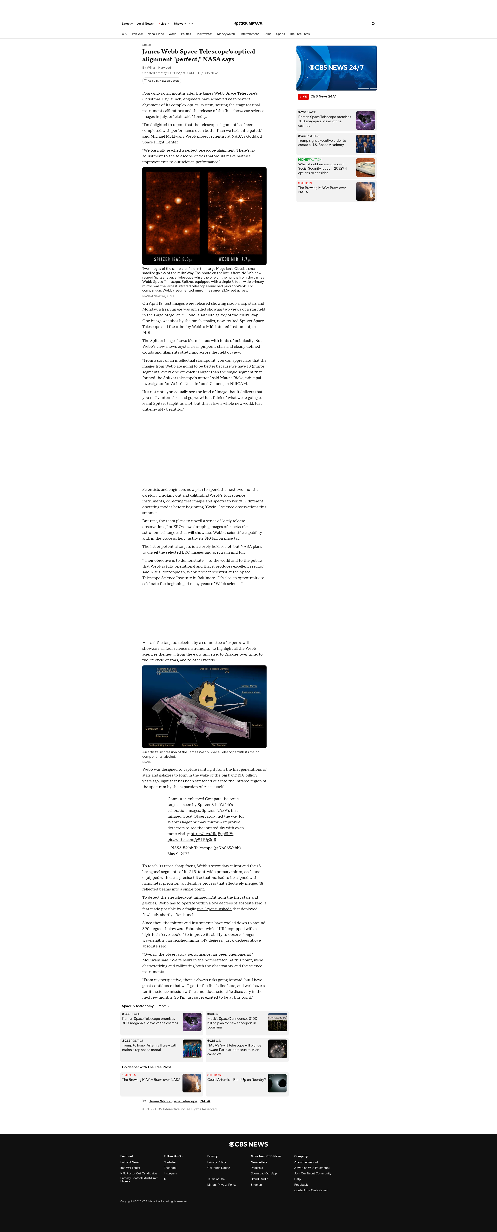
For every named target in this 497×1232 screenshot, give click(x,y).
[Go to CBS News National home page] (248, 24)
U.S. (124, 34)
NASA (205, 1103)
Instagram (170, 1175)
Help (297, 1181)
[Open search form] (373, 23)
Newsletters (259, 1164)
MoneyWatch (226, 34)
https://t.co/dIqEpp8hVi (212, 835)
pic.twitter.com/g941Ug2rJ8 (192, 841)
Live (164, 24)
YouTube (170, 1164)
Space (146, 44)
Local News (145, 23)
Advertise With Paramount (312, 1169)
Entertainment (249, 34)
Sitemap (256, 1186)
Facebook (170, 1169)
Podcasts (257, 1169)
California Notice (218, 1169)
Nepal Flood (156, 34)
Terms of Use (216, 1181)
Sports (280, 34)
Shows (179, 23)
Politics (186, 34)
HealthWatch (204, 34)
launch (175, 99)
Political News (129, 1164)
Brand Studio (259, 1181)
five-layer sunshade (214, 911)
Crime (267, 34)
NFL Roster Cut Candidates (138, 1175)
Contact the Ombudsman (311, 1192)
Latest (126, 23)
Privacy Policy (216, 1164)
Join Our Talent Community (312, 1175)
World (172, 34)
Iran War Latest (130, 1169)
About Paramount (306, 1164)
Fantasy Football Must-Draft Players (139, 1182)
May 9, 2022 (178, 855)
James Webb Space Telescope (229, 93)
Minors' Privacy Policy (221, 1186)
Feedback (301, 1186)
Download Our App (264, 1175)
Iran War (137, 34)
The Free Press (299, 34)
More (163, 1008)
